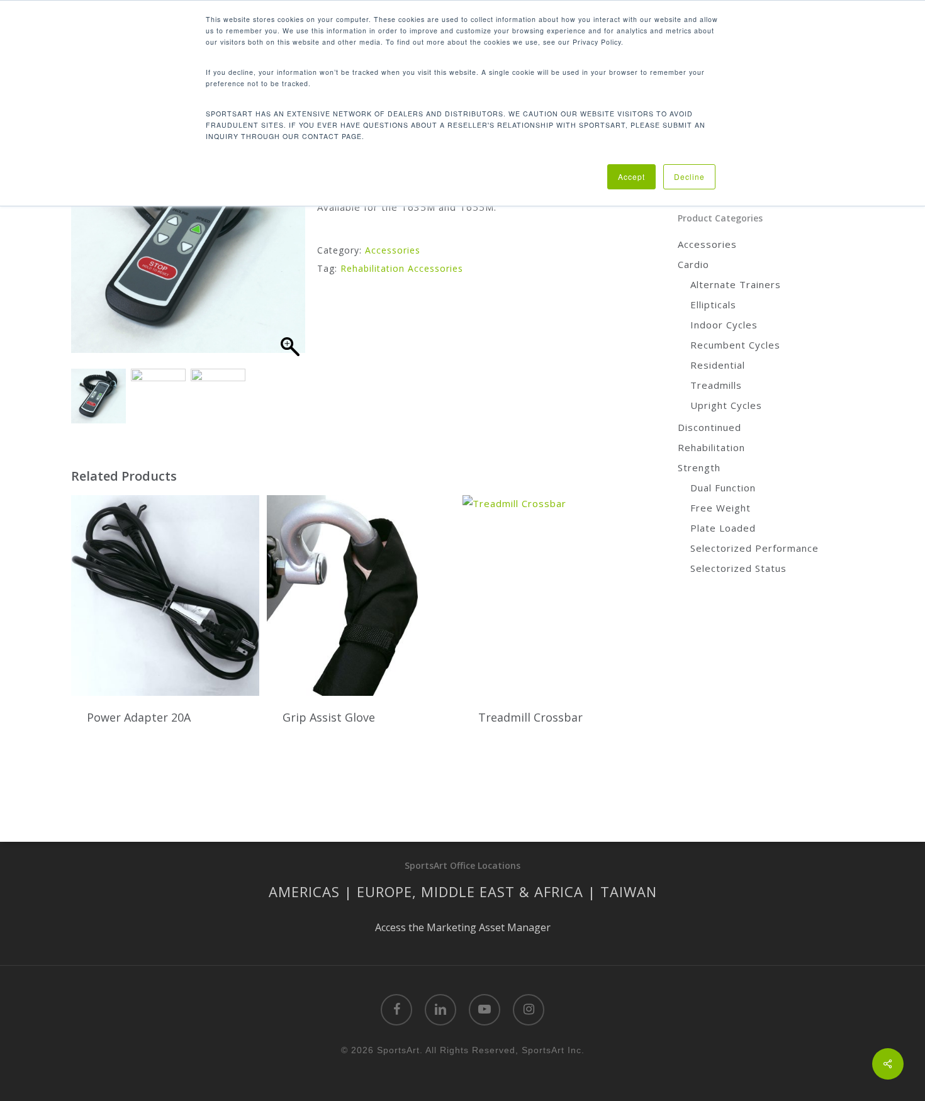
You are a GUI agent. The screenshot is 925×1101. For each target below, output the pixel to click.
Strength (699, 467)
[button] (289, 246)
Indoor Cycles (724, 324)
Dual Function (723, 487)
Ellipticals (713, 304)
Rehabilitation (711, 447)
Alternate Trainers (735, 284)
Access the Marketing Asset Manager (463, 927)
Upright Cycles (726, 405)
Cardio (693, 264)
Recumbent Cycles (735, 344)
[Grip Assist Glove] (361, 595)
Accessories (392, 250)
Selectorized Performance (754, 548)
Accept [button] (631, 176)
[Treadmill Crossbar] (556, 595)
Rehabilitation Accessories (401, 268)
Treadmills (716, 385)
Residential (717, 365)
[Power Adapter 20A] (165, 595)
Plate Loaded (723, 528)
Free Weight (720, 507)
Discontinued (709, 427)
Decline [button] (689, 176)
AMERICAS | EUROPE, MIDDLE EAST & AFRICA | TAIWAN (463, 891)
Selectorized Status (738, 568)
